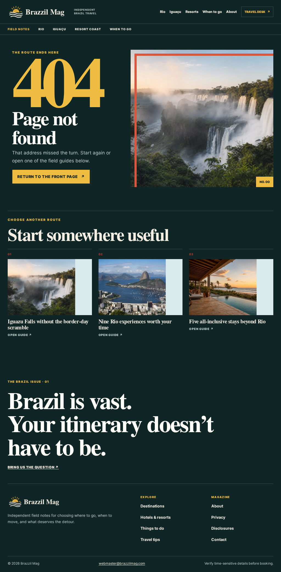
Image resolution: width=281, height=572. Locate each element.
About (231, 12)
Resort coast (88, 29)
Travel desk (257, 12)
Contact (218, 539)
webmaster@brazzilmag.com (122, 563)
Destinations (152, 506)
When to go (212, 12)
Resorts (192, 12)
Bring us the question (33, 467)
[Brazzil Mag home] (39, 11)
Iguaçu (175, 12)
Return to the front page (51, 176)
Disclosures (222, 528)
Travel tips (150, 539)
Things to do (152, 528)
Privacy (218, 517)
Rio (162, 12)
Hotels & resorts (155, 517)
